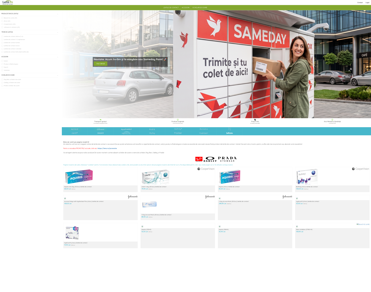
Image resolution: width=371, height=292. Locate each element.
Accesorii (185, 8)
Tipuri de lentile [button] (7, 32)
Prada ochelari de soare (11, 85)
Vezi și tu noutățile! (103, 66)
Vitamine (6, 70)
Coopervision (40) (10, 24)
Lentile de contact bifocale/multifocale (16, 52)
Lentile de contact (171, 8)
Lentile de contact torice (11, 46)
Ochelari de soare (199, 8)
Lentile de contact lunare (12, 42)
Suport (6, 67)
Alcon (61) (7, 21)
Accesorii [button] (4, 57)
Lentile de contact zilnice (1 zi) (13, 36)
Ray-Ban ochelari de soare (12, 79)
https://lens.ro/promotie (107, 148)
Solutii (6, 61)
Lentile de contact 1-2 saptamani (14, 39)
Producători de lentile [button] (9, 14)
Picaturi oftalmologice (11, 64)
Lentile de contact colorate (12, 49)
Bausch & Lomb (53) (10, 18)
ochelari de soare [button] (8, 75)
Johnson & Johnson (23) (12, 27)
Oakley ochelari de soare (12, 82)
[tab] (29, 13)
